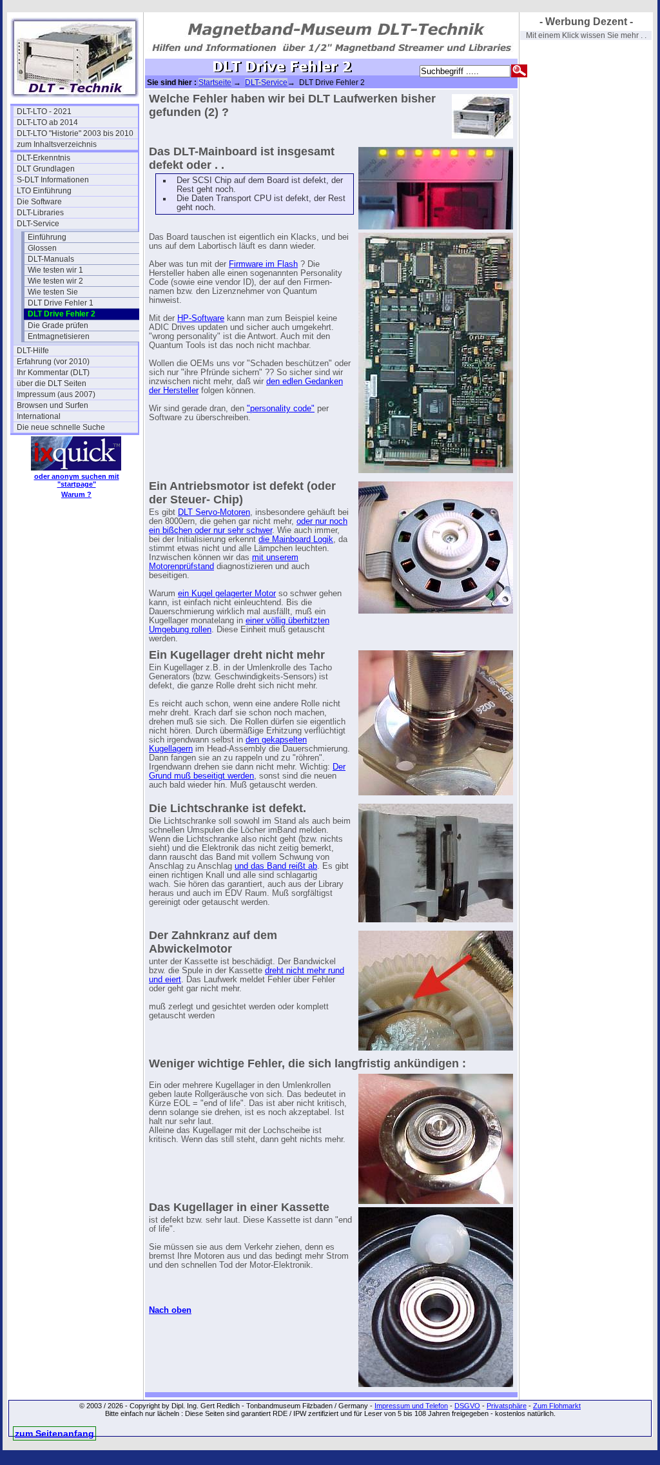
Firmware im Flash (263, 264)
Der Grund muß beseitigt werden (247, 771)
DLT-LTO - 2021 (44, 111)
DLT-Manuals (51, 259)
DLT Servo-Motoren (214, 512)
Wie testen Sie (53, 291)
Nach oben (170, 1310)
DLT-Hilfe (33, 350)
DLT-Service (38, 223)
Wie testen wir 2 (55, 281)
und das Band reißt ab (276, 866)
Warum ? (76, 494)
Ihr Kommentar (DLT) (53, 372)
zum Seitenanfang (54, 1433)
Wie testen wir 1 (55, 270)
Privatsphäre (507, 1406)
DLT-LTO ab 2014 (47, 122)
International (39, 416)
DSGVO (467, 1406)
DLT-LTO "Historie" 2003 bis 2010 (75, 133)
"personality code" (281, 408)
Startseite (215, 82)
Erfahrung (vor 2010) (53, 361)
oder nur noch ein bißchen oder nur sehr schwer (248, 526)
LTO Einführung (44, 190)
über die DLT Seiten (51, 383)
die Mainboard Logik (295, 539)
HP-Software (200, 318)
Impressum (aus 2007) (56, 394)
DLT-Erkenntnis (43, 157)
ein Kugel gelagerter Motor (227, 593)
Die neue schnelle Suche (61, 427)
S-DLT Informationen (53, 179)
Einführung (47, 237)
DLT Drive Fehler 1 (60, 302)
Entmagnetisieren (59, 336)
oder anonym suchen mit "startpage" (76, 480)
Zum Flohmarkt (557, 1406)
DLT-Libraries (40, 212)
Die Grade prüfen (58, 325)
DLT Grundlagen (46, 168)
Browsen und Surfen (52, 405)
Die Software (39, 201)
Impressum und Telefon (411, 1406)
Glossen (42, 248)
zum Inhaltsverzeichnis (57, 144)
